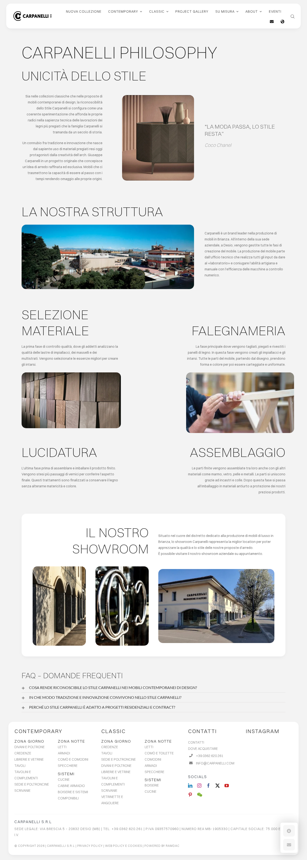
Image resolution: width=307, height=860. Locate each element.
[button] (153, 687)
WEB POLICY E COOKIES (123, 846)
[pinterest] (190, 794)
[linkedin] (190, 785)
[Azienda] (108, 226)
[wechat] (199, 794)
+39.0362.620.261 (209, 756)
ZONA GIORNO (29, 741)
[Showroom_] (122, 568)
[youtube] (226, 785)
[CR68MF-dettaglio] (158, 97)
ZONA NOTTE (71, 741)
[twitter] (217, 785)
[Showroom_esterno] (216, 571)
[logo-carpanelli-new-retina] (32, 13)
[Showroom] (59, 568)
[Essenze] (71, 374)
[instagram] (199, 785)
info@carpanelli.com (215, 763)
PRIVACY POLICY (90, 846)
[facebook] (208, 785)
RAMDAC (172, 846)
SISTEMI (66, 773)
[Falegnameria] (240, 374)
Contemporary (38, 731)
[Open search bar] (292, 16)
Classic (113, 731)
